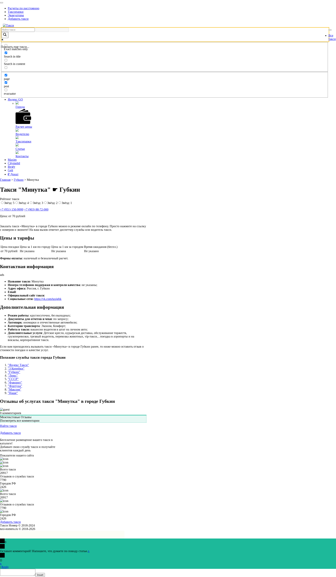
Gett (10, 170)
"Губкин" (14, 372)
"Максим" (14, 389)
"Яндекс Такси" (18, 365)
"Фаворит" (15, 382)
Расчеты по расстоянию (23, 8)
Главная (5, 179)
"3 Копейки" (16, 368)
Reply (5, 567)
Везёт (11, 166)
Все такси (332, 37)
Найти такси (8, 426)
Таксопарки (16, 11)
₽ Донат (13, 174)
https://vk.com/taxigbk (47, 299)
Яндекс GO (15, 99)
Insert (40, 575)
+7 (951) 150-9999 (11, 209)
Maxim (12, 159)
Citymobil (14, 163)
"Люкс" (13, 375)
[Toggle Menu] (1, 2)
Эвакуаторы (16, 15)
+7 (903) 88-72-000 (36, 209)
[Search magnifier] (5, 35)
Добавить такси (18, 18)
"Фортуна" (15, 386)
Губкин (19, 179)
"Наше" (13, 393)
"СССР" (13, 379)
